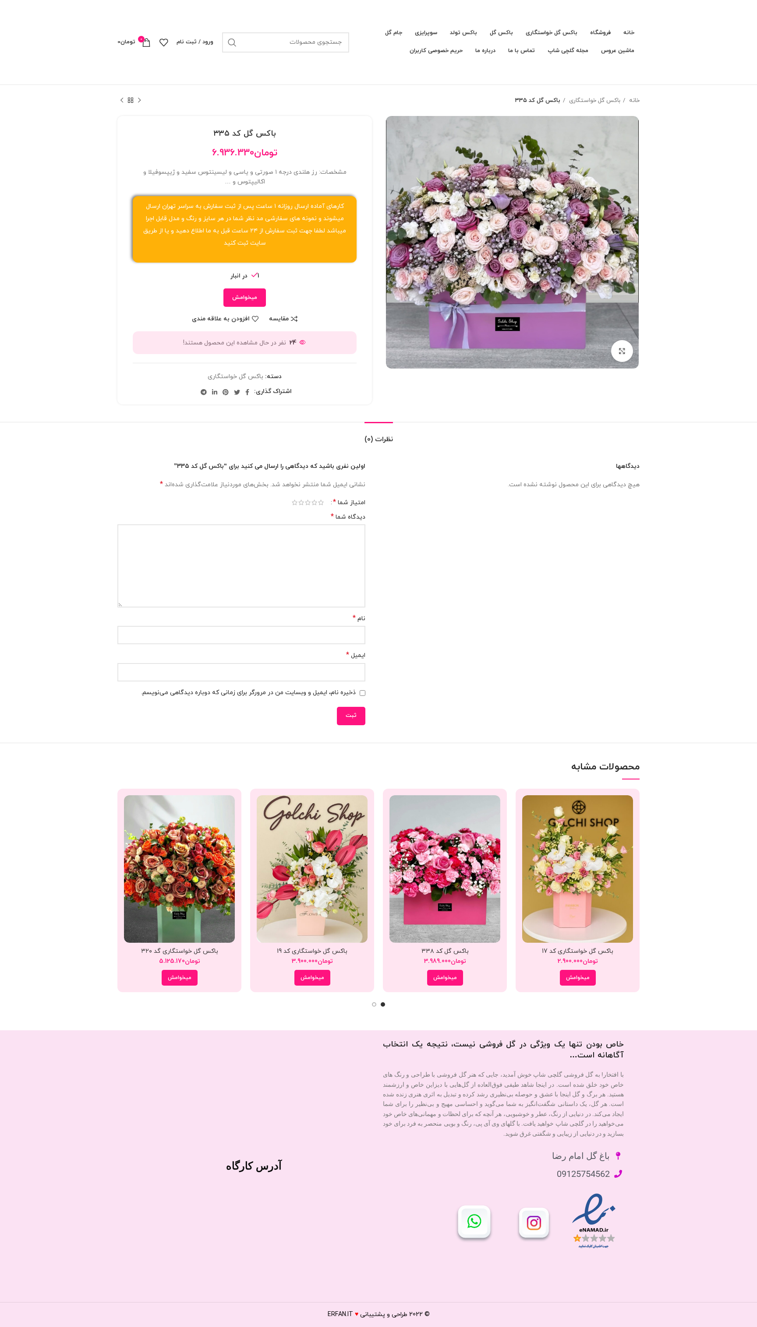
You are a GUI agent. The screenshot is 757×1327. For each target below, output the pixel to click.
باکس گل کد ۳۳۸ (445, 951)
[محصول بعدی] (121, 100)
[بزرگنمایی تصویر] (622, 351)
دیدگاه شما (348, 517)
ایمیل (355, 655)
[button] (578, 978)
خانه (633, 100)
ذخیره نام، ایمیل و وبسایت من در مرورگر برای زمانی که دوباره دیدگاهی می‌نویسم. (248, 692)
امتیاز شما (349, 502)
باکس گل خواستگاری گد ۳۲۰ (179, 951)
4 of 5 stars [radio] (301, 502)
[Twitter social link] (237, 392)
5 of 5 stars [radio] (294, 502)
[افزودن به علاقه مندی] (529, 849)
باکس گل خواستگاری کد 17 (577, 951)
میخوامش (244, 298)
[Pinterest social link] (225, 392)
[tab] (378, 435)
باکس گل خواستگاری (593, 100)
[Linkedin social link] (214, 392)
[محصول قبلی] (139, 100)
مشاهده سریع (529, 829)
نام (359, 618)
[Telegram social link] (203, 392)
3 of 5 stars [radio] (307, 502)
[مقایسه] (529, 809)
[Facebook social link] (247, 392)
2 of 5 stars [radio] (314, 502)
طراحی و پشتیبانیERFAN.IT (367, 1314)
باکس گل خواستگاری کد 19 (312, 951)
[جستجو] (232, 42)
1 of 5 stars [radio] (321, 502)
